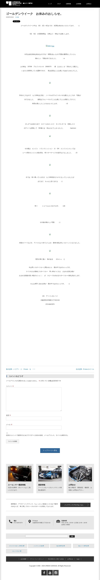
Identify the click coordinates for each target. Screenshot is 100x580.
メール (9, 424)
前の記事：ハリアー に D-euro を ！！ (20, 369)
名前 (8, 415)
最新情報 (41, 485)
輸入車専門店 (60, 545)
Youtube (50, 576)
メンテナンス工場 (38, 545)
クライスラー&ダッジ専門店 (16, 545)
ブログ (59, 3)
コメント (10, 386)
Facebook (44, 576)
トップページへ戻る (50, 450)
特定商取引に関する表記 (56, 559)
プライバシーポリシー (37, 559)
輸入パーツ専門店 (83, 545)
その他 (17, 17)
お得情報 (78, 3)
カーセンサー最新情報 (17, 485)
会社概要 (23, 559)
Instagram (56, 576)
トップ (50, 3)
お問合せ (88, 3)
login (78, 559)
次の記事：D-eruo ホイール (85, 369)
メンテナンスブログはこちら (73, 505)
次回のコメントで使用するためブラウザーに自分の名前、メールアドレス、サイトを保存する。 (37, 435)
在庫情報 (68, 3)
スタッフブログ (16, 551)
